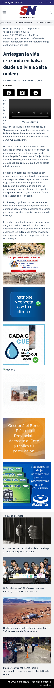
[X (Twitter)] (22, 92)
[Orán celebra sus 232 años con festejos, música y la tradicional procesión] (27, 570)
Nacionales (30, 81)
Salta (39, 81)
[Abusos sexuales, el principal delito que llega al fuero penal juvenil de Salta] (27, 530)
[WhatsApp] (35, 92)
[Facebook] (9, 92)
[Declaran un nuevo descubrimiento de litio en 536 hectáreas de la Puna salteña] (27, 610)
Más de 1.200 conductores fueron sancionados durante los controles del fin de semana (26, 671)
